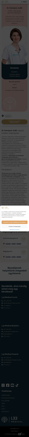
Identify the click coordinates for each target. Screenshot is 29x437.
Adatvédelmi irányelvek (14, 229)
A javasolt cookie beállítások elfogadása (14, 222)
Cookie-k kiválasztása (14, 226)
